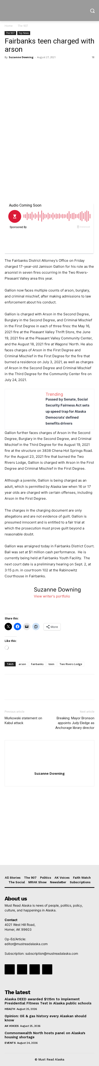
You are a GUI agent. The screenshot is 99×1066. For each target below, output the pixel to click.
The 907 (23, 26)
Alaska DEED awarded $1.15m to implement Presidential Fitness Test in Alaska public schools (48, 1001)
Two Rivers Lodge (70, 664)
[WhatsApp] (41, 67)
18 (93, 57)
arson (22, 664)
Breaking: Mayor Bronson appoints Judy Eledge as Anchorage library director (74, 723)
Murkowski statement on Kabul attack (23, 720)
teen (51, 664)
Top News (24, 33)
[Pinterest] (30, 67)
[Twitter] (19, 67)
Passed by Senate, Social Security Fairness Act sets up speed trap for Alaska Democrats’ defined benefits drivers (67, 411)
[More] (52, 67)
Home (9, 26)
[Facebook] (9, 67)
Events (10, 1042)
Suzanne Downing (21, 57)
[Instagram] (22, 969)
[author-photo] (49, 767)
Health (10, 1009)
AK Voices (12, 1026)
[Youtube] (47, 969)
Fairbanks (37, 664)
